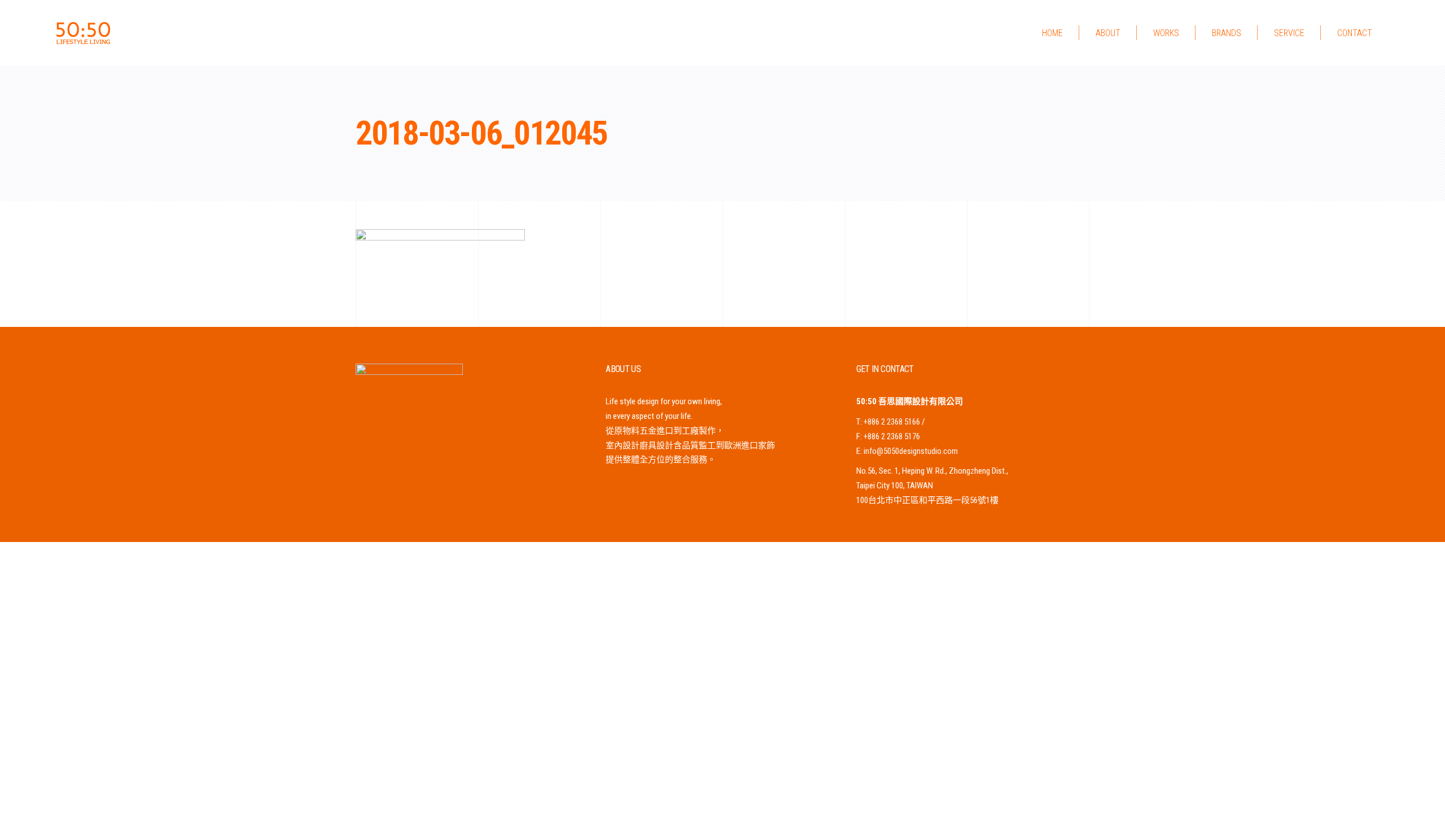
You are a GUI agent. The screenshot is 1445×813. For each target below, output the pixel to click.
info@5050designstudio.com (911, 451)
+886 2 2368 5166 (892, 422)
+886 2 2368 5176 (892, 436)
